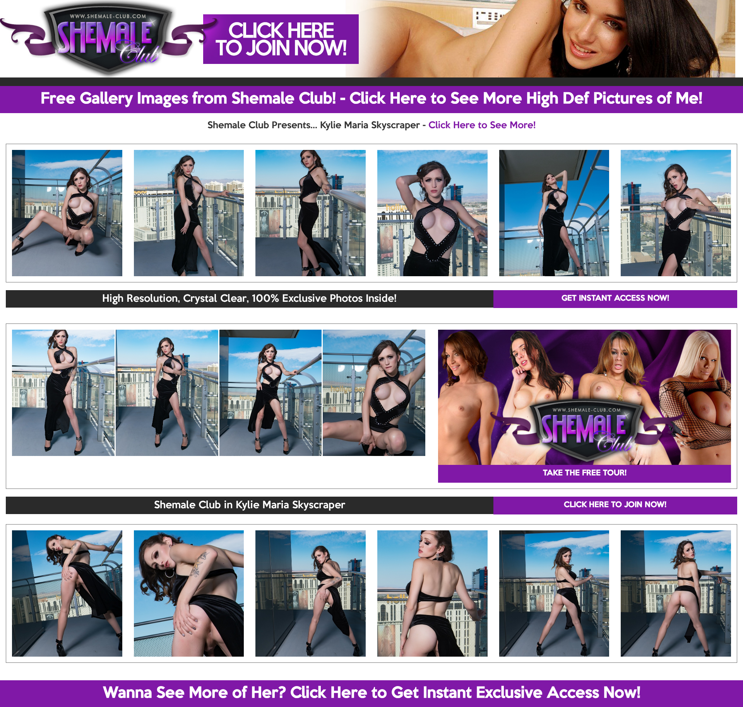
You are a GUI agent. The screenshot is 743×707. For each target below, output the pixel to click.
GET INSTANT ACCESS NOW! (615, 298)
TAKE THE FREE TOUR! (585, 473)
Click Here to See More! (482, 125)
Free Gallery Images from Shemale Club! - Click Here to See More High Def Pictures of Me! (371, 99)
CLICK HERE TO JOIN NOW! (615, 505)
